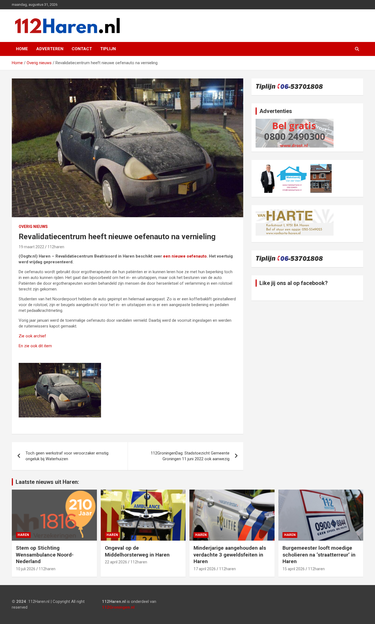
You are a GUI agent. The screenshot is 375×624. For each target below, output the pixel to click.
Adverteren (49, 48)
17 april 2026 (205, 569)
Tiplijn (108, 48)
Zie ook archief (32, 336)
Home (22, 48)
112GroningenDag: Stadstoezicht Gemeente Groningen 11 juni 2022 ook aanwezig (190, 456)
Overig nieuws (33, 226)
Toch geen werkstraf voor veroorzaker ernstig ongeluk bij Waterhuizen (67, 456)
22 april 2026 (116, 562)
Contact (82, 48)
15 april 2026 (293, 569)
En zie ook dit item (35, 345)
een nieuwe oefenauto (184, 256)
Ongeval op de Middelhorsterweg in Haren (137, 551)
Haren (23, 535)
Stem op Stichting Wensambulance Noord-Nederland (45, 554)
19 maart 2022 (31, 247)
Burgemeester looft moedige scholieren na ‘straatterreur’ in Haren (319, 554)
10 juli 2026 (25, 569)
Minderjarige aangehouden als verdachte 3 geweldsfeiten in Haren (230, 554)
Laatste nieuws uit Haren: (47, 482)
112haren (55, 247)
